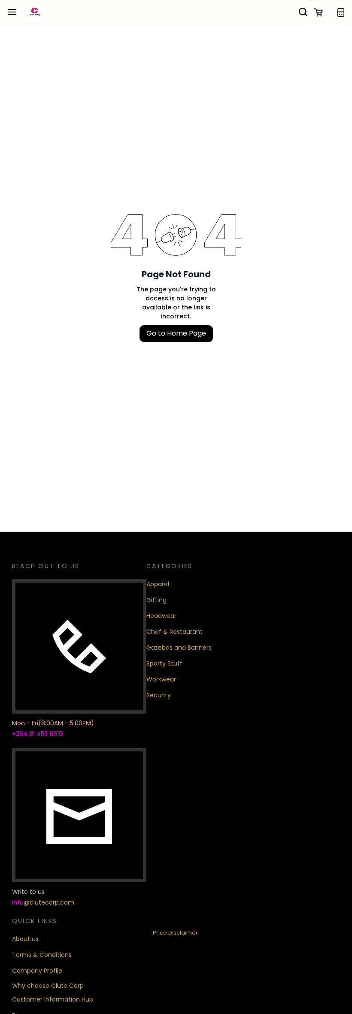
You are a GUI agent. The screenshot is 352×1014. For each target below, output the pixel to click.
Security (158, 695)
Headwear (161, 615)
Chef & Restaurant (174, 631)
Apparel (157, 584)
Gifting (156, 600)
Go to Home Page (176, 333)
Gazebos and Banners (179, 647)
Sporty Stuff (164, 663)
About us (25, 939)
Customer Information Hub (52, 999)
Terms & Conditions (42, 954)
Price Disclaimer (175, 933)
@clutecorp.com (49, 902)
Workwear (161, 679)
